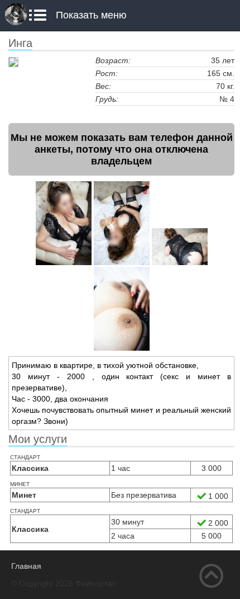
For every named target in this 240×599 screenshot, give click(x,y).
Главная (26, 566)
